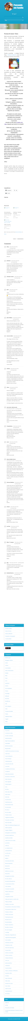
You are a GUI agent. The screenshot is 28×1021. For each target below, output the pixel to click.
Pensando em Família (9, 1007)
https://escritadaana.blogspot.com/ (12, 825)
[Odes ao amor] (8, 221)
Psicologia (7, 693)
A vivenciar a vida (8, 733)
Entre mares (7, 794)
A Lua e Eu (7, 730)
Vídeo (6, 721)
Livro (6, 680)
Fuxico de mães (8, 822)
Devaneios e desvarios (10, 776)
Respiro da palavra (9, 924)
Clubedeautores (8, 761)
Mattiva (6, 858)
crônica (6, 665)
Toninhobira (9, 426)
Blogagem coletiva (9, 660)
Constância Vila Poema (10, 769)
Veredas (7, 975)
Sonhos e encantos (9, 952)
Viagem (6, 719)
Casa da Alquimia (8, 756)
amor (14, 238)
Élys (8, 562)
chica (8, 387)
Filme (6, 675)
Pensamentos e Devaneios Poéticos (12, 906)
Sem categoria (8, 706)
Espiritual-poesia (8, 802)
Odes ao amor (7, 224)
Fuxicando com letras (9, 820)
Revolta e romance (9, 927)
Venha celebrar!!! (8, 633)
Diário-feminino (8, 779)
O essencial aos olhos (9, 883)
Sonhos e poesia (8, 955)
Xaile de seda (8, 988)
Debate (6, 673)
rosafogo (7, 932)
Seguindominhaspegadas (10, 937)
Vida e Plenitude (8, 978)
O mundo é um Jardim (9, 889)
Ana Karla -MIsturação (12, 407)
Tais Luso (7, 960)
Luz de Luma (7, 853)
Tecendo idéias (8, 968)
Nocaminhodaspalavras (10, 881)
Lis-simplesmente (8, 848)
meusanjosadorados (9, 860)
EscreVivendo (8, 799)
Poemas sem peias (9, 914)
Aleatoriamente (8, 738)
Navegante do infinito (9, 876)
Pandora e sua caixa (9, 904)
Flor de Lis (7, 809)
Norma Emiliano (18, 232)
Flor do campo (8, 812)
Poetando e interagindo (10, 636)
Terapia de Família (9, 711)
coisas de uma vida (9, 763)
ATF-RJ (6, 1005)
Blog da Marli (8, 748)
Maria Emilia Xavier (11, 459)
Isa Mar (8, 526)
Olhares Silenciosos (9, 891)
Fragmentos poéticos (9, 817)
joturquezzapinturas (9, 835)
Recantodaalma (8, 922)
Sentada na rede (8, 945)
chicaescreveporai (11, 55)
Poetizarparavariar (9, 917)
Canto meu (7, 753)
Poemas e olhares (9, 912)
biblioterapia (7, 657)
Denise (8, 506)
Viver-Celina (7, 986)
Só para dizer (8, 950)
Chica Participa (8, 758)
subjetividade (20, 238)
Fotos (6, 678)
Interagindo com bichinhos (10, 832)
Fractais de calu (8, 815)
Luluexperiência (8, 850)
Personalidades (8, 688)
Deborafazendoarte (9, 774)
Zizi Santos (7, 993)
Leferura (7, 845)
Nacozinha (7, 873)
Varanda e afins (8, 973)
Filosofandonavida (9, 804)
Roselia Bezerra (10, 573)
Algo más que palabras (10, 740)
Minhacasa (7, 868)
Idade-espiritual (8, 827)
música (6, 685)
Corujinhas (7, 771)
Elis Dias (7, 789)
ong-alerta (7, 894)
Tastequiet (7, 965)
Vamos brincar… (8, 631)
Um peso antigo (8, 628)
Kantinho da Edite (9, 838)
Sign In (15, 14)
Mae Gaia (7, 855)
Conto (6, 662)
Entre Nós (7, 797)
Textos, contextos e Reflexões (11, 970)
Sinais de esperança (9, 947)
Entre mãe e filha (8, 791)
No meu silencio (8, 878)
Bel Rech (8, 260)
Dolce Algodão (8, 781)
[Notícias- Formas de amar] (17, 209)
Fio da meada (8, 807)
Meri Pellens (9, 317)
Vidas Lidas (7, 980)
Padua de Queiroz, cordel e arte (11, 899)
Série (5, 234)
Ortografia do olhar (9, 896)
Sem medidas (8, 940)
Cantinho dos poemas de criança (12, 751)
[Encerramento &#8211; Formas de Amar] (8, 209)
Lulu (8, 442)
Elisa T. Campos (10, 542)
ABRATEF (7, 1002)
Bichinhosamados (9, 746)
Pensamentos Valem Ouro (10, 909)
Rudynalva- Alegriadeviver (10, 934)
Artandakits (7, 743)
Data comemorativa (9, 670)
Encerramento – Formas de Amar (8, 213)
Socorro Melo (10, 336)
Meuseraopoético (9, 863)
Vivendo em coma (9, 983)
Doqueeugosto (8, 784)
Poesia (6, 691)
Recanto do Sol (8, 919)
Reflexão (7, 696)
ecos (6, 786)
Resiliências (7, 701)
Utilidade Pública (8, 716)
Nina (8, 246)
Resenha (7, 698)
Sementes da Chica (9, 942)
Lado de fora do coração (10, 840)
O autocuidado (8, 638)
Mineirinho (7, 866)
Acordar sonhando (9, 735)
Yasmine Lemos (10, 276)
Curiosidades (8, 668)
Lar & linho (7, 843)
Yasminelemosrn (8, 991)
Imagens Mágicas (8, 830)
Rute (8, 289)
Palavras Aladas (8, 901)
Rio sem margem (8, 929)
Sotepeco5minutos (9, 958)
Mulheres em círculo (9, 871)
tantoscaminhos (8, 963)
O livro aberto (8, 886)
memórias (7, 683)
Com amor (7, 766)
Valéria (8, 368)
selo (6, 703)
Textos (6, 714)
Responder (13, 248)
